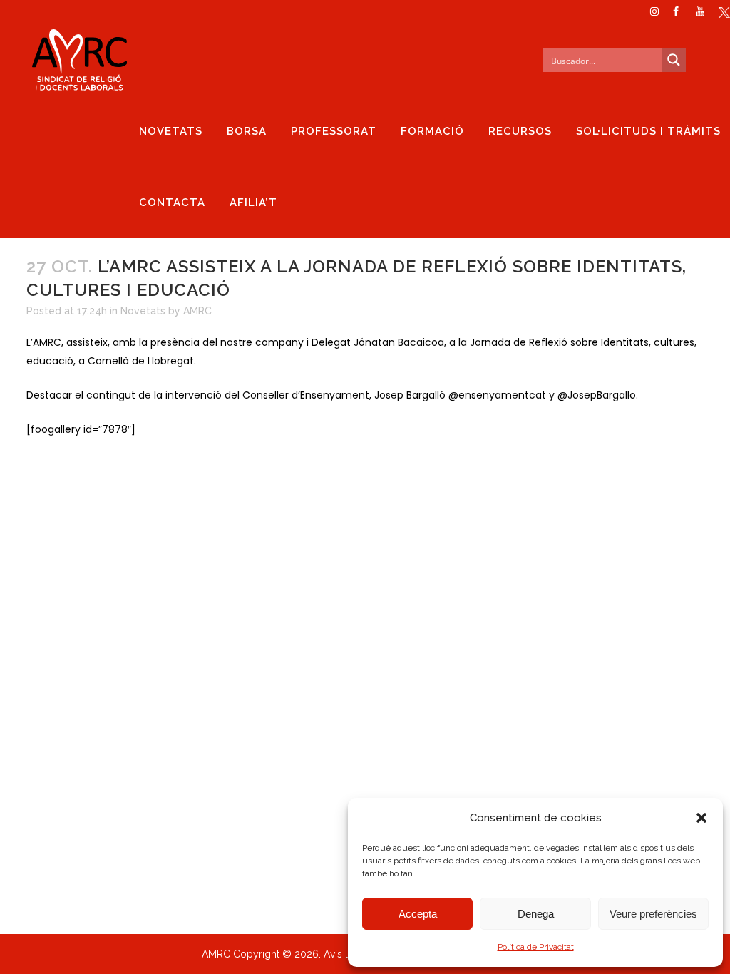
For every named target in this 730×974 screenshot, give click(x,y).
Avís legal (346, 954)
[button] (701, 818)
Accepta (418, 914)
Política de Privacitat (536, 947)
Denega (536, 914)
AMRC (197, 311)
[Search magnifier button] (674, 60)
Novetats (142, 311)
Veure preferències (653, 914)
